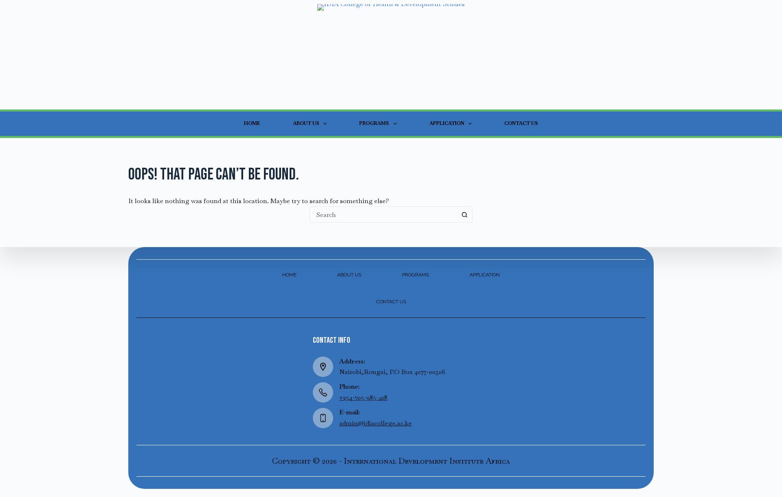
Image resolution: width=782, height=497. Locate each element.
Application (446, 123)
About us (306, 123)
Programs (374, 123)
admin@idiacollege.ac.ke (375, 423)
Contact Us (521, 123)
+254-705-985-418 (363, 397)
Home (252, 123)
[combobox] (383, 214)
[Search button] (464, 214)
